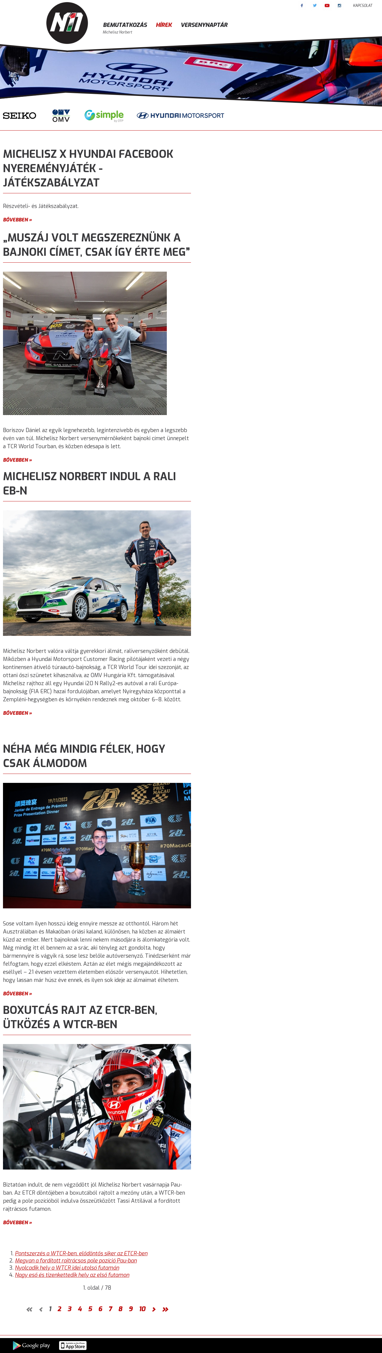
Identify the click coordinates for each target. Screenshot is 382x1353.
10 (142, 1309)
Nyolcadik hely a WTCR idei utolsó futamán (67, 1267)
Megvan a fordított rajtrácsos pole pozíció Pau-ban (76, 1260)
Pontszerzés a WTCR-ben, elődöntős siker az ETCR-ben (81, 1253)
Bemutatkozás (125, 25)
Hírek (164, 25)
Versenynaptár (204, 25)
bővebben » (17, 220)
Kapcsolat (362, 5)
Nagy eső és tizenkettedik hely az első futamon (72, 1275)
